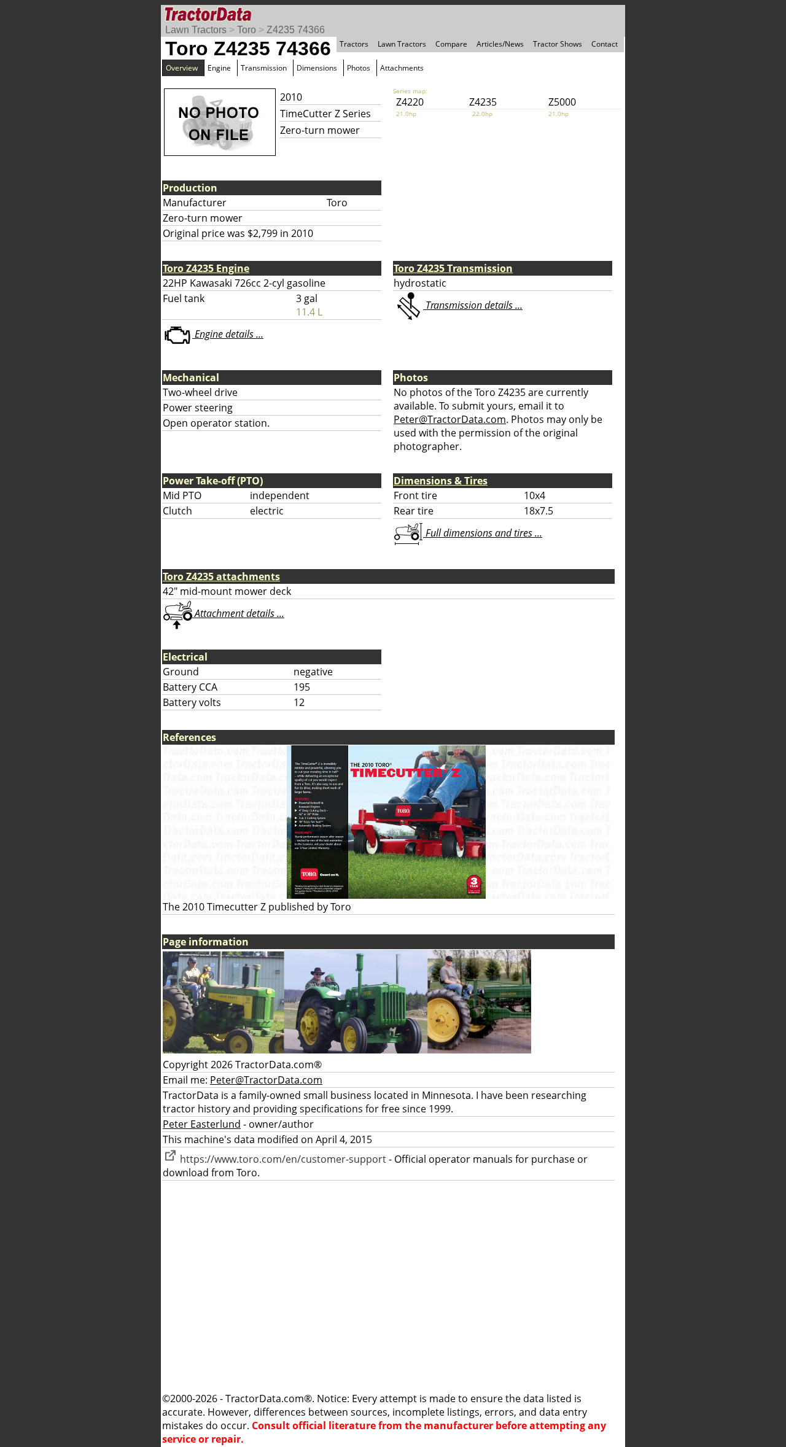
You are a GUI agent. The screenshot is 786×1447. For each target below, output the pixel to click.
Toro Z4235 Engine (206, 268)
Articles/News (500, 44)
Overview (182, 68)
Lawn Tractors (196, 30)
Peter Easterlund (202, 1124)
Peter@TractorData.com (450, 419)
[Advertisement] (393, 1286)
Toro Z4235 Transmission (453, 268)
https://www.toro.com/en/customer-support (281, 1159)
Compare (451, 44)
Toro (246, 30)
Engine (219, 68)
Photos (358, 68)
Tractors (354, 44)
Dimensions (317, 68)
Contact (604, 44)
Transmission (264, 68)
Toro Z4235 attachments (221, 576)
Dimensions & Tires (441, 480)
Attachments (402, 68)
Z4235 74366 (296, 30)
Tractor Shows (557, 44)
